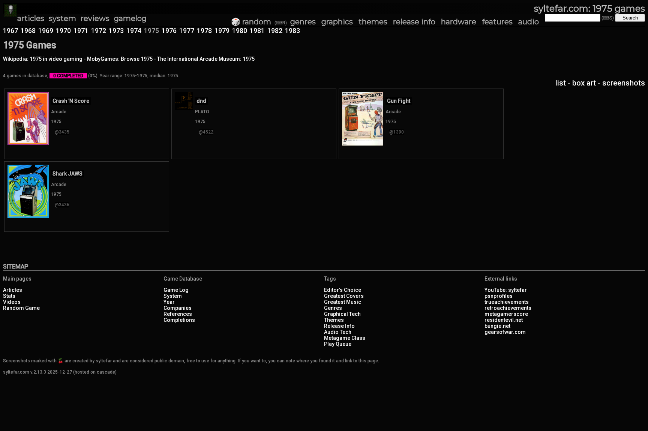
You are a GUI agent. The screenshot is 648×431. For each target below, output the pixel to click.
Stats (9, 296)
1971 (81, 31)
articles (30, 18)
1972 (98, 31)
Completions (179, 320)
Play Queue (337, 344)
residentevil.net (503, 320)
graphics (337, 21)
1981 (257, 31)
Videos (12, 302)
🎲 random (251, 21)
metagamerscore (506, 314)
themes (372, 21)
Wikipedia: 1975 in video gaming (42, 59)
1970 (63, 31)
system (62, 18)
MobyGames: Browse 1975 (120, 59)
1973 (116, 31)
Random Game (21, 308)
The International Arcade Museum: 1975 (206, 59)
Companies (178, 308)
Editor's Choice (342, 290)
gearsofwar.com (505, 332)
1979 (222, 31)
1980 (239, 31)
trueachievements (506, 302)
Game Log (176, 290)
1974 (133, 31)
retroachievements (507, 308)
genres (303, 21)
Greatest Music (342, 302)
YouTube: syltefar (505, 290)
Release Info (339, 326)
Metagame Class (344, 338)
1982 (274, 31)
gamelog (130, 18)
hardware (458, 21)
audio (528, 21)
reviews (95, 18)
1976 (169, 31)
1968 (28, 31)
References (178, 314)
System (173, 296)
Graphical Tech (342, 314)
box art (584, 82)
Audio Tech (337, 332)
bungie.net (497, 326)
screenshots (623, 82)
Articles (12, 290)
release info (414, 21)
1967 (10, 31)
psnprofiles (498, 296)
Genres (333, 308)
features (497, 21)
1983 (292, 31)
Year (169, 302)
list (560, 82)
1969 (45, 31)
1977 (186, 31)
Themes (334, 320)
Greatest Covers (344, 296)
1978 (204, 31)
